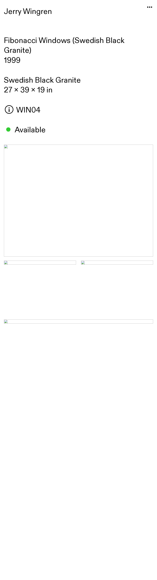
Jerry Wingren (28, 12)
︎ (149, 7)
